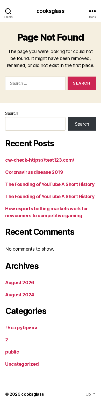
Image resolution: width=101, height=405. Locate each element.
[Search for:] (34, 84)
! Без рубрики (21, 327)
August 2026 (19, 282)
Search (11, 113)
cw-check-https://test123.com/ (39, 160)
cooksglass (50, 11)
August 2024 (19, 294)
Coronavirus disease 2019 (34, 172)
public (12, 352)
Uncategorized (22, 364)
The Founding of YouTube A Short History (50, 184)
